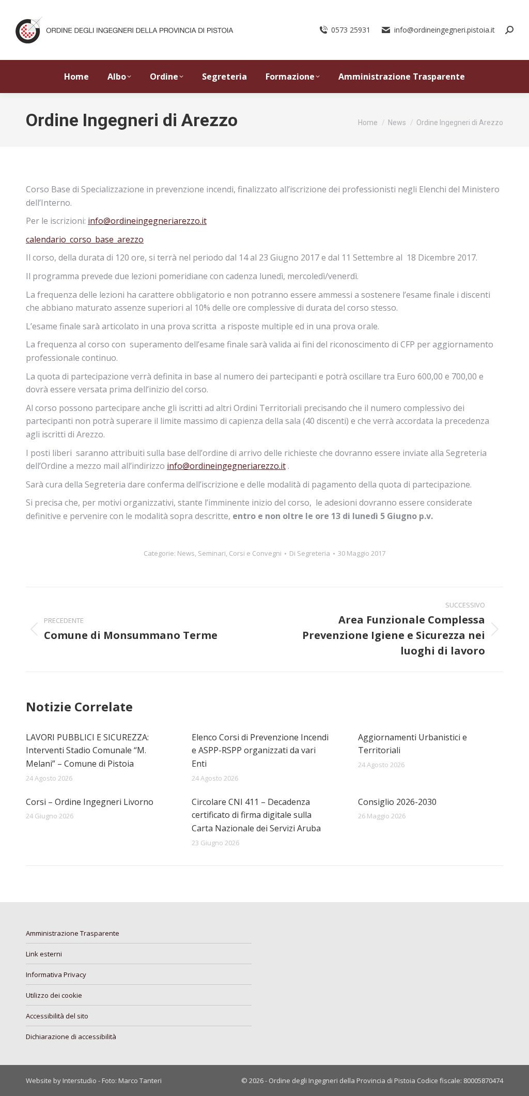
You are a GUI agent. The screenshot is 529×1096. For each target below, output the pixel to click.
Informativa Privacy (56, 974)
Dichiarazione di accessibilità (71, 1036)
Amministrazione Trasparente (72, 933)
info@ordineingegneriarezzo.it (147, 220)
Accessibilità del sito (57, 1016)
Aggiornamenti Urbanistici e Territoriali (412, 744)
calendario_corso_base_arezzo (85, 239)
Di (309, 553)
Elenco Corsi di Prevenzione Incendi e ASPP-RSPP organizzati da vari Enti (260, 750)
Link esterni (44, 953)
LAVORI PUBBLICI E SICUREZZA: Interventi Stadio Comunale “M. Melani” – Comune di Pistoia (87, 750)
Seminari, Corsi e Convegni (240, 553)
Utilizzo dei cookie (54, 995)
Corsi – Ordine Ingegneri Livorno (89, 802)
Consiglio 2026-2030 (397, 802)
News (186, 553)
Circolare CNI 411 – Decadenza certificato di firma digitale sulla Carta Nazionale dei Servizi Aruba (256, 815)
